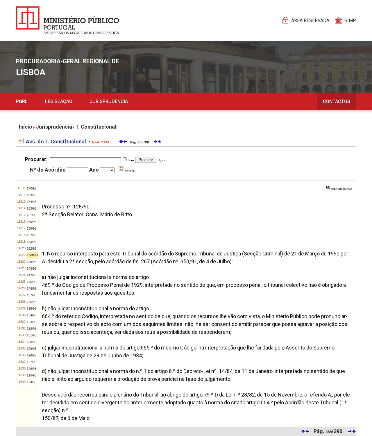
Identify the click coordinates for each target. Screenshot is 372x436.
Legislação (58, 101)
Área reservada (310, 20)
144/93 (31, 288)
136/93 (31, 302)
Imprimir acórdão (341, 189)
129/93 (31, 348)
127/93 (31, 362)
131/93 (31, 335)
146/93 (31, 282)
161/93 (31, 215)
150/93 (32, 255)
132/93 (31, 328)
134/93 (31, 315)
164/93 (31, 201)
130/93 (31, 342)
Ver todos (130, 170)
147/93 (31, 275)
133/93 (31, 322)
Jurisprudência (109, 101)
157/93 (31, 235)
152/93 (31, 248)
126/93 (31, 368)
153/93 (31, 242)
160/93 (31, 222)
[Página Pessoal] (67, 20)
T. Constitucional (95, 127)
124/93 (31, 382)
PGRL (22, 101)
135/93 (31, 308)
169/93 (31, 195)
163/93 (31, 208)
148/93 (31, 268)
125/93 (31, 375)
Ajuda (161, 160)
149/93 (31, 262)
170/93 (31, 188)
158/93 (31, 228)
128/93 (31, 355)
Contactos (336, 101)
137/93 (31, 295)
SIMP (350, 20)
